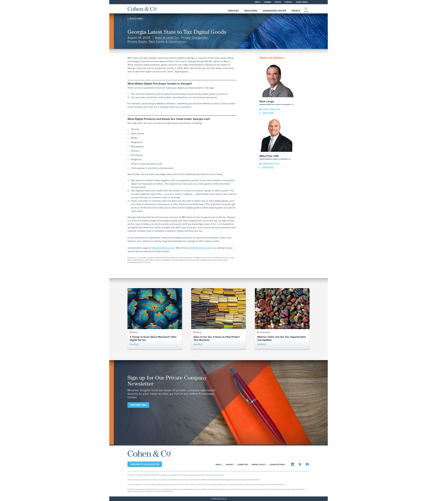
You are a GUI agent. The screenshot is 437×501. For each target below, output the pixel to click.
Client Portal (302, 2)
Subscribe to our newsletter (144, 464)
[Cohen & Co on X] (300, 464)
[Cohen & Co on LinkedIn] (292, 464)
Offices (278, 2)
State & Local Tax (167, 37)
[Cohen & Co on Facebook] (307, 464)
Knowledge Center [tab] (274, 10)
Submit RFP (242, 464)
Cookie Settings (277, 464)
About (257, 2)
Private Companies (194, 37)
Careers (267, 2)
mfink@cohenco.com (200, 248)
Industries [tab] (250, 10)
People (296, 10)
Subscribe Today (138, 405)
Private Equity (137, 41)
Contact (288, 2)
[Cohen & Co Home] (142, 8)
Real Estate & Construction (168, 41)
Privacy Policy (259, 464)
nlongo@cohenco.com (163, 248)
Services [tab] (233, 10)
